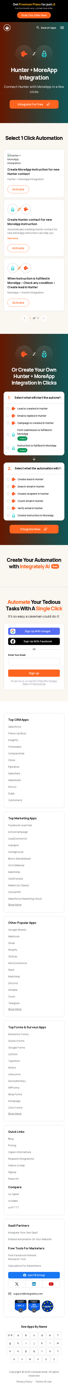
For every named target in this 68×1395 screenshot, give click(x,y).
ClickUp (12, 956)
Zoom (11, 996)
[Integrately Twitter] (16, 1284)
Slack (11, 969)
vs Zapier (13, 1194)
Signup (12, 1172)
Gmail (11, 943)
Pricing (12, 1145)
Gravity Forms (16, 1041)
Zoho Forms (15, 1107)
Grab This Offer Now (34, 15)
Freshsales (14, 746)
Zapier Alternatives (19, 1152)
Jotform (13, 1054)
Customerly (15, 800)
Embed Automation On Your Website (30, 1239)
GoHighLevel (15, 852)
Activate (18, 189)
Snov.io (12, 786)
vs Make (13, 1200)
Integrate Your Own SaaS (23, 1232)
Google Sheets (17, 929)
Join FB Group (36, 1275)
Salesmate (14, 780)
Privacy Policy (24, 1381)
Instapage (14, 1101)
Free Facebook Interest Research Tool (22, 1257)
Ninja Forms (15, 1094)
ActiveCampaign (18, 832)
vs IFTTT (13, 1207)
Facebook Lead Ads (20, 825)
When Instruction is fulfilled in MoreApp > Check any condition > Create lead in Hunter (31, 282)
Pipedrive (13, 766)
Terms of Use (39, 683)
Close (11, 760)
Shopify (12, 949)
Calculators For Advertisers (24, 1265)
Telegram (14, 1003)
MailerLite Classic (18, 885)
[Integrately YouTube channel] (51, 1284)
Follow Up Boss (17, 733)
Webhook (14, 936)
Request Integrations (21, 1158)
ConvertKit (14, 892)
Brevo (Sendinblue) (19, 858)
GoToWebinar (16, 865)
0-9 (10, 1335)
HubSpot (13, 845)
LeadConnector (17, 838)
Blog (10, 1138)
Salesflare (14, 773)
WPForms (13, 1087)
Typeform (14, 1061)
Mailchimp (14, 872)
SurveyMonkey (17, 1081)
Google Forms (16, 1047)
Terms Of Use (43, 1381)
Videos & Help (16, 1165)
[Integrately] (7, 27)
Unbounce (14, 1074)
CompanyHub (16, 753)
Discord (13, 983)
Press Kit (13, 1178)
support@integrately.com (28, 1293)
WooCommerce (17, 963)
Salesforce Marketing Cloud (25, 898)
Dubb (11, 793)
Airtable (13, 989)
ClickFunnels (15, 878)
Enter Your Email (16, 655)
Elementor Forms (18, 1034)
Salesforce (14, 726)
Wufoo (12, 1067)
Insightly (13, 740)
